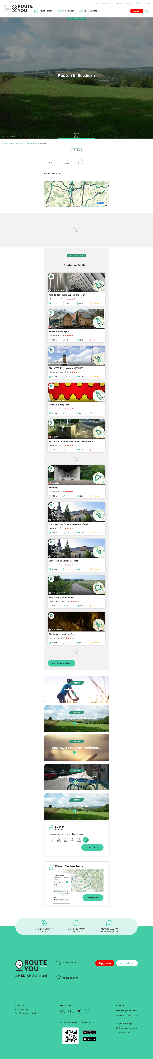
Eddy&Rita (12, 137)
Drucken (81, 163)
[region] (76, 194)
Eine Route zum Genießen (61, 597)
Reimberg (53, 487)
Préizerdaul (29, 143)
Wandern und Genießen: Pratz (63, 560)
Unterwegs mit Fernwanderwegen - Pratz (68, 524)
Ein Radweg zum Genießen (61, 634)
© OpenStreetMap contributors (99, 206)
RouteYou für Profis (124, 3)
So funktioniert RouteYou (102, 3)
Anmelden (127, 963)
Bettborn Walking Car (59, 331)
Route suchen (70, 977)
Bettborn (37, 143)
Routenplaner (93, 897)
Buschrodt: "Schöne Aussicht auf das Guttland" (71, 441)
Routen (5, 143)
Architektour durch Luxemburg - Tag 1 (67, 295)
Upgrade (137, 11)
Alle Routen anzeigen (61, 663)
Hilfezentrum (124, 1032)
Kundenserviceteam (127, 1028)
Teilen (51, 163)
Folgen (66, 163)
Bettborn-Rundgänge (59, 404)
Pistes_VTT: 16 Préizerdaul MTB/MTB (66, 368)
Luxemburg (12, 143)
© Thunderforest (85, 206)
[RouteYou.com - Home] (22, 8)
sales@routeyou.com (128, 1015)
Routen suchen (92, 847)
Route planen (70, 962)
